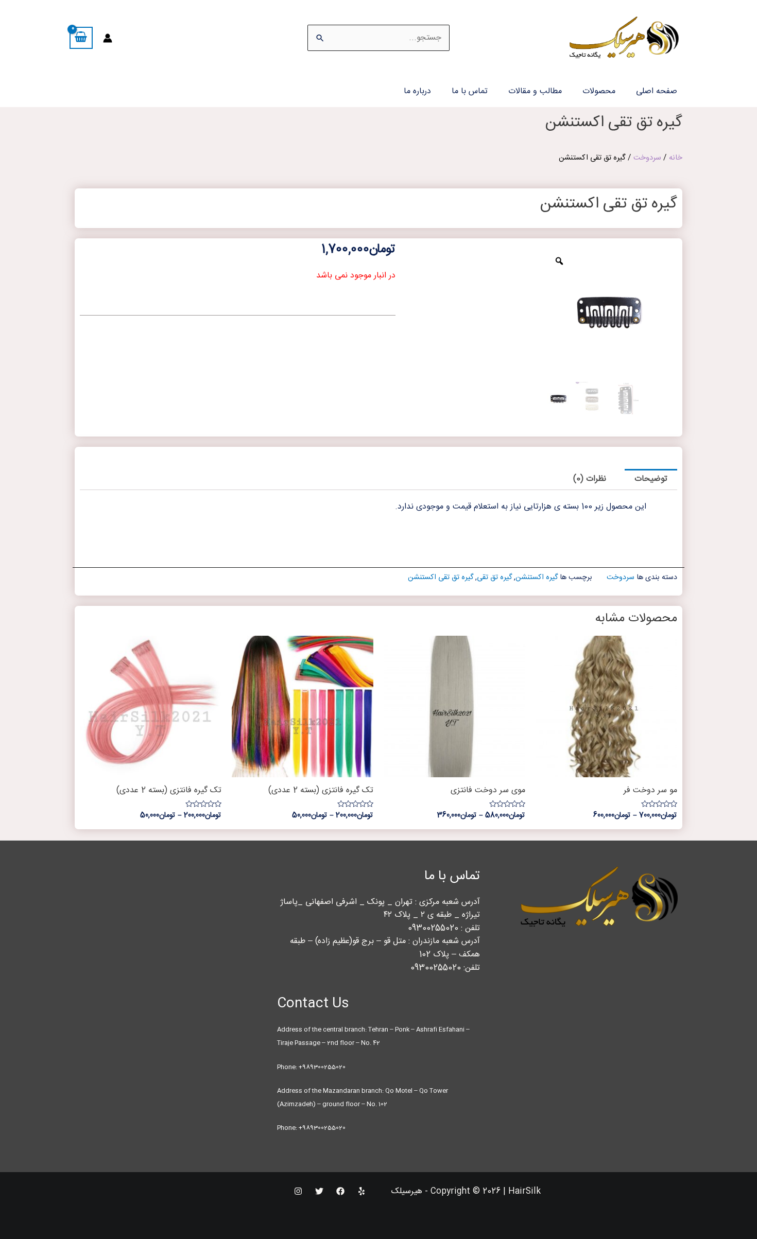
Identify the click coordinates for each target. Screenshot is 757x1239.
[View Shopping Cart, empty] (81, 38)
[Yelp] (361, 1191)
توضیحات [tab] (650, 479)
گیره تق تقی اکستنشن (440, 577)
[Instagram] (298, 1191)
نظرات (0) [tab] (589, 479)
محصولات (598, 91)
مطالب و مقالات (535, 91)
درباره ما (417, 91)
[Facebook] (340, 1191)
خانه (675, 158)
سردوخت (647, 158)
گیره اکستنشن (536, 577)
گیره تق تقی (494, 577)
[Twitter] (319, 1191)
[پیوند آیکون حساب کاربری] (107, 38)
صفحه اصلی (656, 91)
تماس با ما (470, 91)
